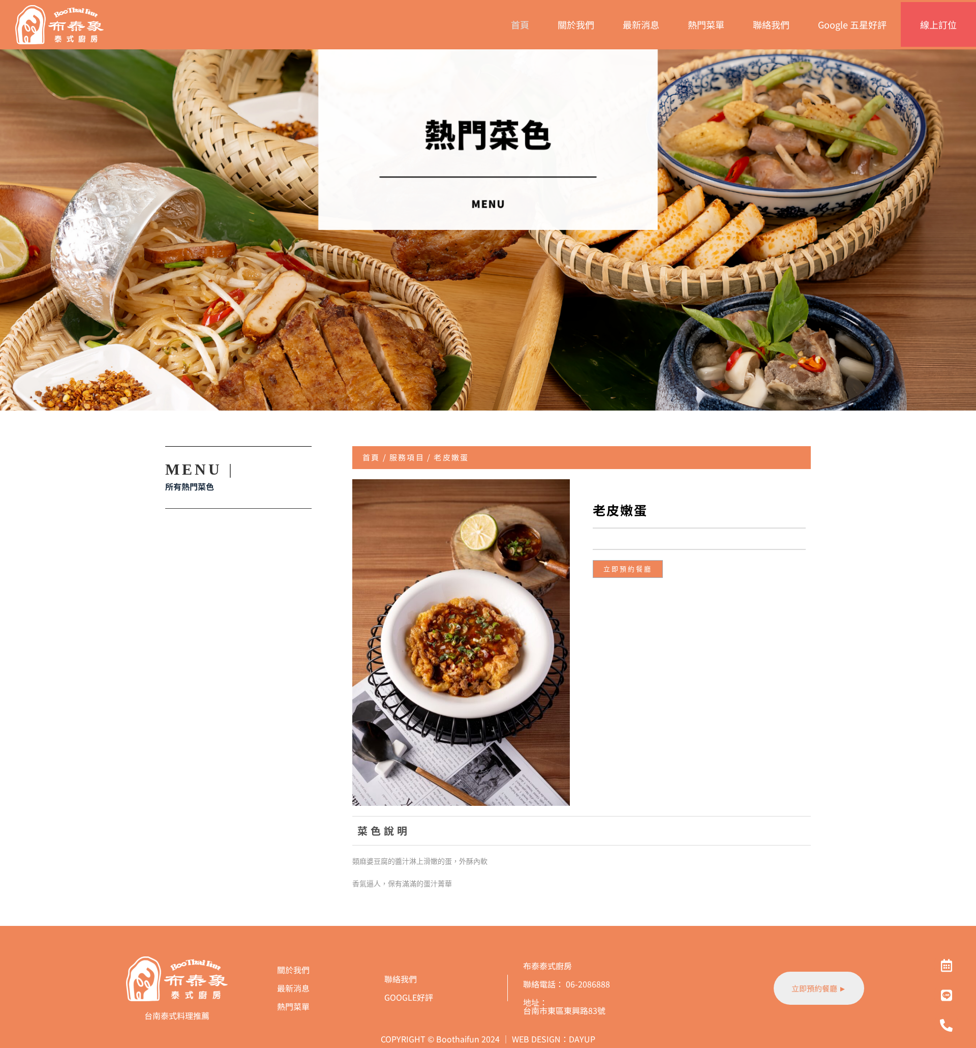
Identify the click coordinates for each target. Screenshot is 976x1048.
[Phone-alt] (946, 1025)
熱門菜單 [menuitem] (706, 24)
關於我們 (293, 970)
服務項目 (406, 457)
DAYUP (582, 1039)
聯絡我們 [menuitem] (771, 24)
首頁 (371, 457)
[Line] (946, 995)
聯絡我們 (400, 979)
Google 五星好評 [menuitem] (852, 24)
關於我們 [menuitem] (576, 24)
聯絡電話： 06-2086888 (566, 984)
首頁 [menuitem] (520, 24)
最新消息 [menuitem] (641, 24)
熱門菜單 (293, 1006)
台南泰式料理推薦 (176, 1015)
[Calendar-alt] (946, 965)
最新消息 (293, 988)
